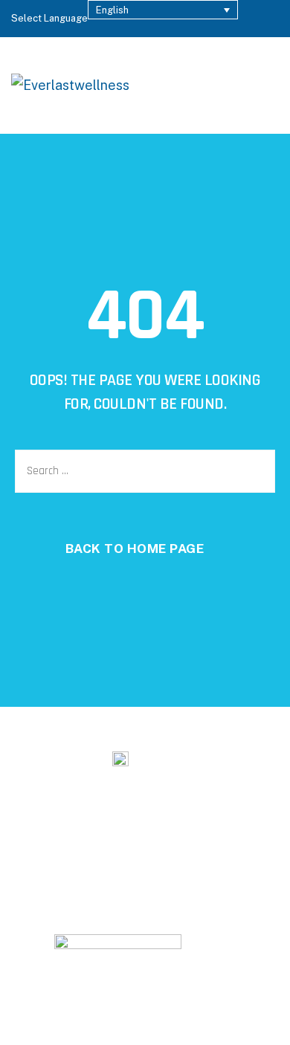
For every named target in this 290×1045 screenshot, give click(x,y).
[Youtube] (165, 863)
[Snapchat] (43, 863)
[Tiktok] (84, 863)
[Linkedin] (247, 863)
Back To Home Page (134, 548)
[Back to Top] (258, 1021)
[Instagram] (125, 863)
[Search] (223, 85)
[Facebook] (206, 863)
